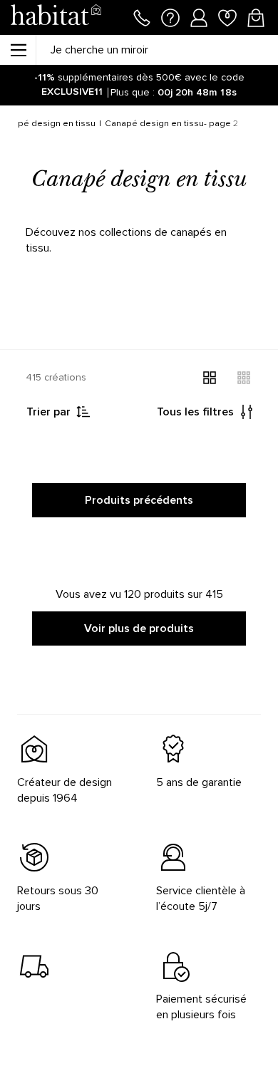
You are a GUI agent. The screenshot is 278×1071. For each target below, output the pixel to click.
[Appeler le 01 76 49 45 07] (141, 16)
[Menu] (18, 49)
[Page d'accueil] (56, 17)
